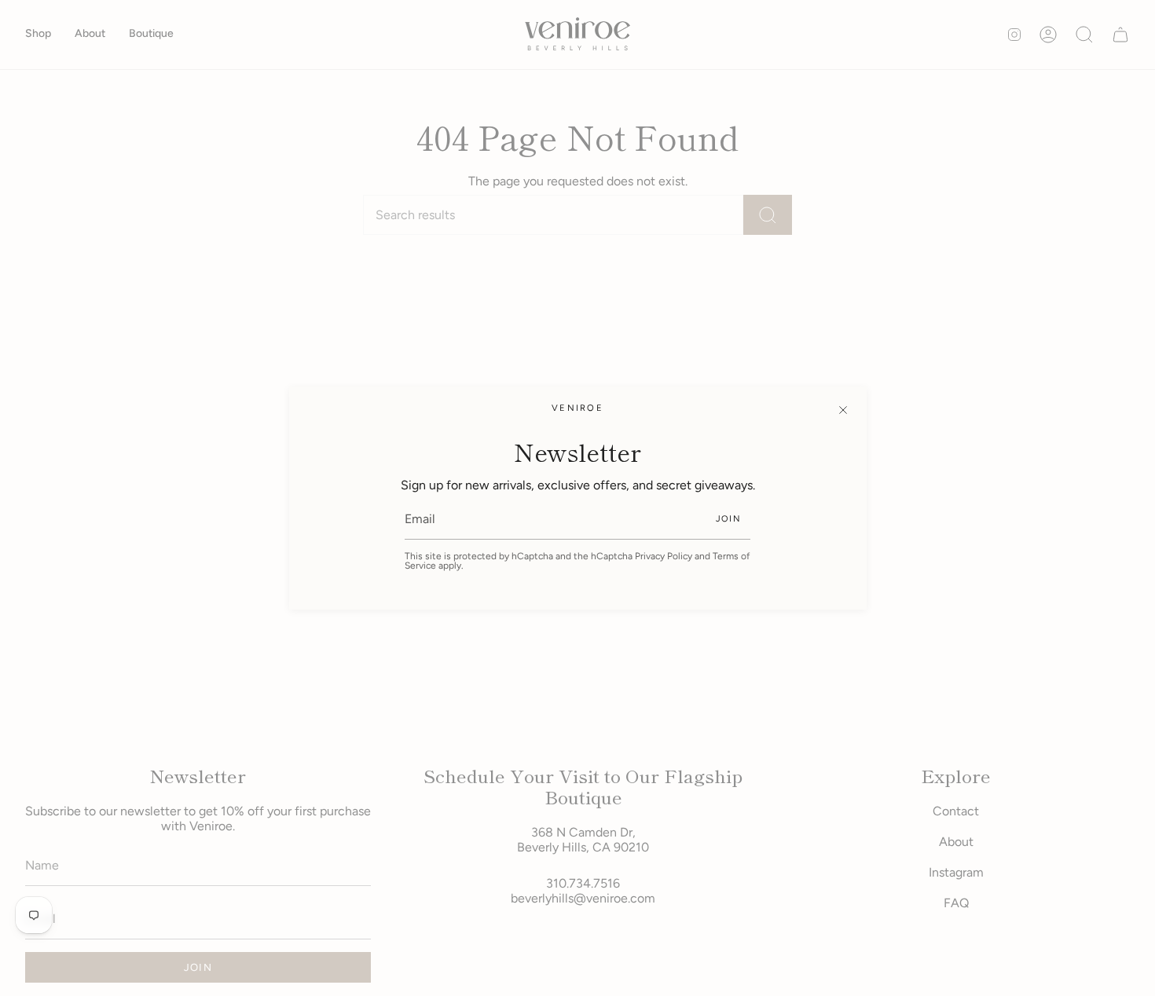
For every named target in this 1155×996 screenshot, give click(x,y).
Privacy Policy (663, 556)
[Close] (843, 410)
